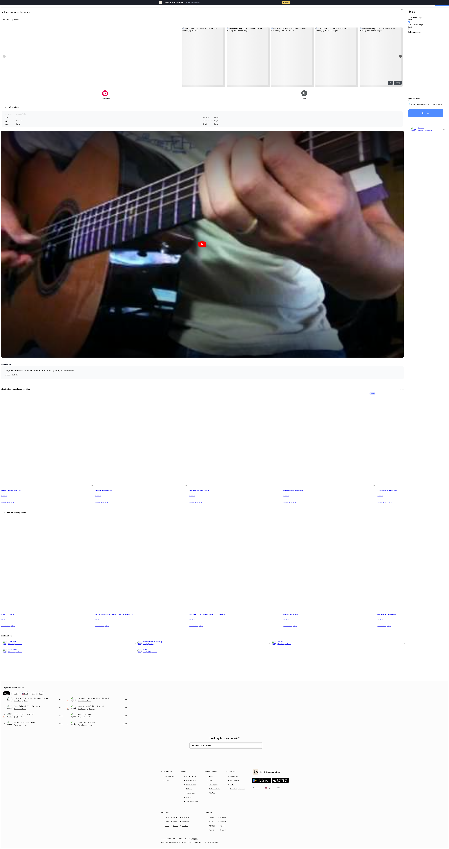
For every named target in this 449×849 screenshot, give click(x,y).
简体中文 (212, 826)
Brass (167, 826)
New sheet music (191, 785)
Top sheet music (191, 776)
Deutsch (223, 830)
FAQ (210, 780)
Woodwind (185, 821)
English (211, 817)
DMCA (232, 785)
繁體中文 (223, 821)
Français (212, 830)
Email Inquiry (213, 785)
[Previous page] (4, 56)
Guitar (175, 817)
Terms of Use (234, 776)
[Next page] (400, 56)
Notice (211, 776)
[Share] (402, 9)
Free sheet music (191, 780)
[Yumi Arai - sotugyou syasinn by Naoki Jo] (47, 439)
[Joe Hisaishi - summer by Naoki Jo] (329, 563)
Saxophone (185, 817)
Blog (167, 780)
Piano (167, 817)
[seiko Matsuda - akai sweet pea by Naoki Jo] (235, 439)
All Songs (189, 789)
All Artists (189, 797)
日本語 (211, 821)
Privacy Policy (234, 780)
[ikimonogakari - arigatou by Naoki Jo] (141, 439)
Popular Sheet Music (13, 687)
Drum (167, 821)
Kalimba (175, 826)
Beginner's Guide (214, 789)
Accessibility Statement (237, 789)
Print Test (212, 793)
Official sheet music (192, 801)
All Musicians (190, 793)
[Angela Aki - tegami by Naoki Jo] (47, 563)
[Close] (288, 2)
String (175, 821)
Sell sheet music (170, 776)
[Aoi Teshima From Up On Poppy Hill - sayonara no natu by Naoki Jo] (141, 563)
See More (185, 826)
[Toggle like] (444, 129)
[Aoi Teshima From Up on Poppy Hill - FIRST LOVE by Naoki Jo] (235, 563)
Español (223, 817)
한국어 (222, 826)
